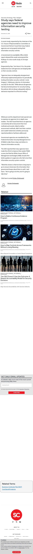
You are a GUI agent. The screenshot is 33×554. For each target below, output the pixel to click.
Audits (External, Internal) (11, 213)
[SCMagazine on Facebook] (13, 522)
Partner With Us (16, 538)
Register (19, 6)
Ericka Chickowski (18, 178)
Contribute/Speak (11, 536)
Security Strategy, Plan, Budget (11, 18)
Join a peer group (25, 536)
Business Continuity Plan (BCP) (12, 487)
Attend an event (18, 536)
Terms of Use (21, 389)
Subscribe (16, 392)
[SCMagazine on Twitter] (16, 522)
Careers (23, 529)
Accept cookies (16, 552)
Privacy (27, 529)
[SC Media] (16, 3)
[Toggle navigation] (3, 3)
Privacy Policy (27, 389)
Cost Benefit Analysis (9, 489)
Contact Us (18, 529)
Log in (13, 6)
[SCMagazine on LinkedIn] (20, 522)
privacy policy (22, 547)
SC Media (6, 529)
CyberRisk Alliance (12, 529)
